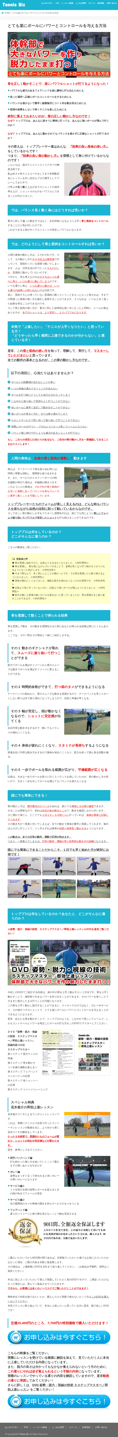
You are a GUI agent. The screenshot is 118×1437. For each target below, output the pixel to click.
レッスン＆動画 (67, 3)
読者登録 (100, 3)
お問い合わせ (112, 3)
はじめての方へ (47, 3)
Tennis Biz (13, 4)
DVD (57, 3)
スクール (91, 3)
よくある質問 (81, 3)
